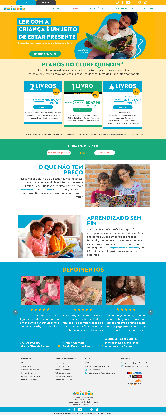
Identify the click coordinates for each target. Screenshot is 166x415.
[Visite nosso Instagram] (117, 2)
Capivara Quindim (62, 362)
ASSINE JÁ (43, 107)
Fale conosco (94, 369)
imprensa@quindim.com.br (136, 366)
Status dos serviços (29, 379)
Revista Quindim (28, 373)
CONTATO (105, 153)
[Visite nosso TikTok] (145, 2)
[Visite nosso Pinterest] (139, 2)
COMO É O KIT (97, 8)
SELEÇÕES (46, 2)
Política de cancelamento (65, 379)
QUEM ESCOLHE (124, 8)
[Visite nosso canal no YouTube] (128, 2)
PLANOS (74, 8)
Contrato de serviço (63, 376)
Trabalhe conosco (62, 369)
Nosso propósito (62, 366)
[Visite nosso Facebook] (122, 2)
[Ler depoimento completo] (59, 346)
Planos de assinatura (30, 369)
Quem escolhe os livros (31, 362)
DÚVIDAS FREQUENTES (59, 153)
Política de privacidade (65, 373)
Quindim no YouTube (30, 376)
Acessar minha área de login (97, 366)
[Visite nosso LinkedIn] (134, 2)
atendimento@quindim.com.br (102, 373)
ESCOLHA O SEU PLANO (45, 54)
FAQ (87, 362)
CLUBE (26, 2)
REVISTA (149, 8)
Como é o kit (26, 366)
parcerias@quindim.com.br (136, 362)
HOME (56, 8)
